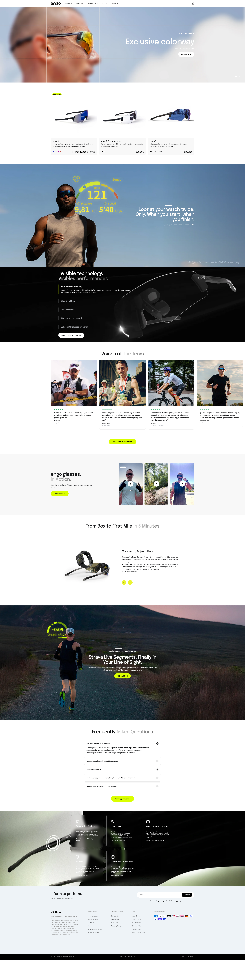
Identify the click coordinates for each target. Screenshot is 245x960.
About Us (91, 922)
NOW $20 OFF (186, 54)
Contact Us (115, 916)
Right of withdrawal (138, 932)
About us (115, 3)
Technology (80, 3)
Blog (89, 926)
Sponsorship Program (95, 929)
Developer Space (93, 932)
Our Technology (93, 919)
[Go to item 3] (176, 204)
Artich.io (192, 956)
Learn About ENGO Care (118, 840)
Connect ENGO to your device (155, 840)
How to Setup (115, 919)
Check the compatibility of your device (85, 839)
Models (67, 3)
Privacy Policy (136, 919)
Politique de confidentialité (127, 956)
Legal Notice (136, 916)
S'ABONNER (187, 894)
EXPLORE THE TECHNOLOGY (71, 335)
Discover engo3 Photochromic (122, 675)
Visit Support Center (122, 799)
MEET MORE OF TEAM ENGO (122, 441)
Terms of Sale (136, 929)
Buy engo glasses (93, 916)
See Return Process (82, 875)
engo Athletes (93, 3)
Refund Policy (136, 922)
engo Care (114, 922)
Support (105, 3)
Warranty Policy (116, 926)
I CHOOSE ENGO (60, 493)
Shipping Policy (137, 926)
